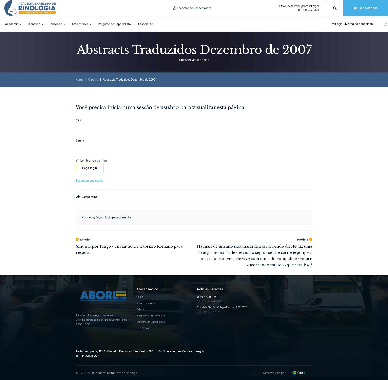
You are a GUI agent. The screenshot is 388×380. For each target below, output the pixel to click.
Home (79, 79)
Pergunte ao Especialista (150, 315)
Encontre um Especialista (150, 321)
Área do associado (360, 24)
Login (338, 24)
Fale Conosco (368, 8)
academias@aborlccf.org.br (303, 6)
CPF (78, 120)
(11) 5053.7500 (311, 10)
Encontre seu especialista (193, 8)
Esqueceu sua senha (89, 180)
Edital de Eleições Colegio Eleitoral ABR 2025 (222, 307)
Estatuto (141, 309)
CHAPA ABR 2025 (207, 296)
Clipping (93, 79)
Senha (80, 140)
